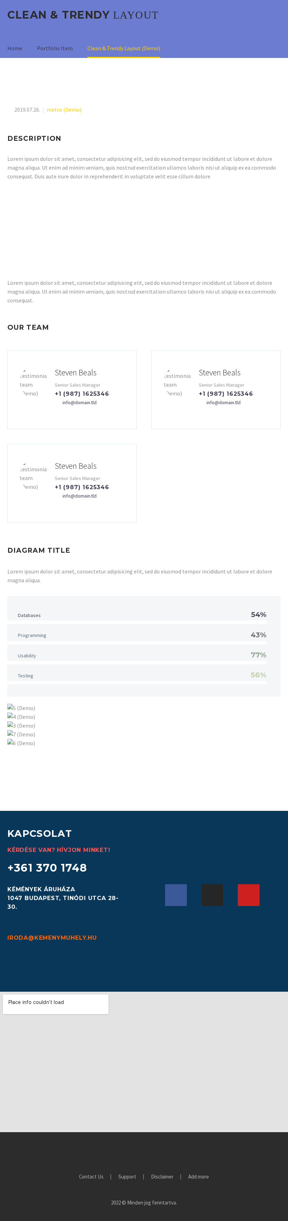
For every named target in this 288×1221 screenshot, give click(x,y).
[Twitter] (139, 1151)
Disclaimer (162, 1177)
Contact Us (91, 1177)
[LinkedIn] (130, 1151)
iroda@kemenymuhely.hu (52, 937)
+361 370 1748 (47, 867)
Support (127, 1177)
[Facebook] (176, 895)
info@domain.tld (80, 402)
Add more (198, 1177)
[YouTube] (167, 1151)
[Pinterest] (158, 1151)
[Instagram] (212, 895)
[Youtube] (249, 895)
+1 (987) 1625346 (82, 393)
